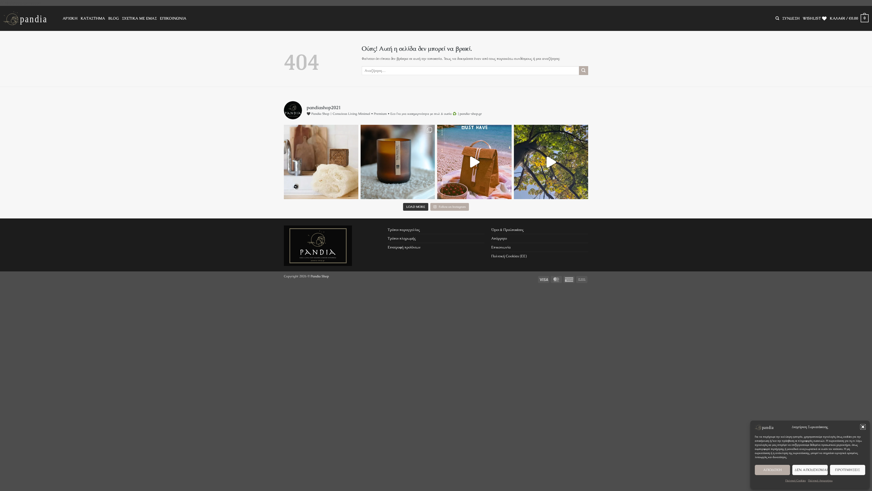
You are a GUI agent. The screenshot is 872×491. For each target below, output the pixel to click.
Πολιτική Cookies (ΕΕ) (509, 256)
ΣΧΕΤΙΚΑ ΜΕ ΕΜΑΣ (139, 18)
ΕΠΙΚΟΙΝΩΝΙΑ (173, 18)
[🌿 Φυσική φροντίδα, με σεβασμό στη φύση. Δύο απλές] (321, 162)
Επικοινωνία (501, 247)
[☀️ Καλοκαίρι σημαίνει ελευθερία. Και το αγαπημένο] (474, 162)
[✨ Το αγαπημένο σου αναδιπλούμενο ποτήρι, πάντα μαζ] (551, 162)
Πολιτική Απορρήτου (820, 480)
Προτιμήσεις (847, 470)
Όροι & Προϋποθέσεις (507, 229)
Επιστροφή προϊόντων (404, 247)
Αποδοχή (772, 470)
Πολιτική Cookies (795, 480)
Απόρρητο (499, 238)
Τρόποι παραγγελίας (404, 229)
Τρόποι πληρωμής (402, 238)
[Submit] (583, 70)
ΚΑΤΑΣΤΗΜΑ (93, 18)
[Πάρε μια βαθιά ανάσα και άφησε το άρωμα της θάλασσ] (398, 162)
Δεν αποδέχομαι (811, 470)
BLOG (113, 18)
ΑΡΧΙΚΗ (70, 18)
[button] (863, 427)
